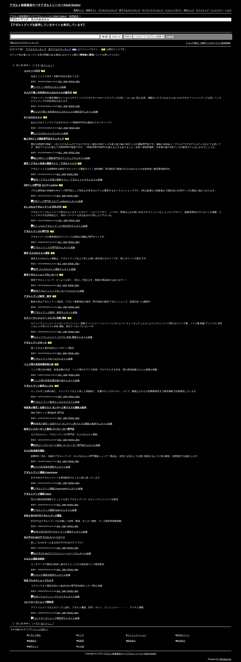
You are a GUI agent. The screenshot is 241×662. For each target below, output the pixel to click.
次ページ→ (46, 65)
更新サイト (91, 10)
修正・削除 (199, 43)
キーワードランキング (152, 10)
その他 (81, 646)
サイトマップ (202, 10)
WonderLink (225, 659)
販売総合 (74, 16)
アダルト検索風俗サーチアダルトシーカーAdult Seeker (45, 5)
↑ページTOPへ (40, 629)
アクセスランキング (107, 10)
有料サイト (33, 646)
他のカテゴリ (17, 42)
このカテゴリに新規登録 (218, 43)
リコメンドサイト (173, 10)
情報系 (81, 641)
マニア (81, 635)
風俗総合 (131, 641)
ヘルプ (228, 10)
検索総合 (32, 641)
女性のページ (183, 635)
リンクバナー (216, 10)
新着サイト (79, 10)
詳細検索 (169, 36)
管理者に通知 (74, 82)
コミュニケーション (136, 635)
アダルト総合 (34, 635)
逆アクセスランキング (129, 10)
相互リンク (189, 10)
